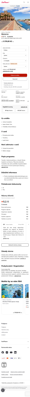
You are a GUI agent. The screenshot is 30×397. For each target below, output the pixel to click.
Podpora (4, 327)
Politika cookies (4, 374)
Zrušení (3, 335)
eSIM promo (5, 332)
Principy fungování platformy (16, 374)
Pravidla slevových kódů (6, 377)
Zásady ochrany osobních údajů (18, 371)
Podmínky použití (5, 371)
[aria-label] (5, 2)
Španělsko (8, 32)
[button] (15, 341)
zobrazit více (4, 167)
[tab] (15, 382)
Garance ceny (5, 329)
